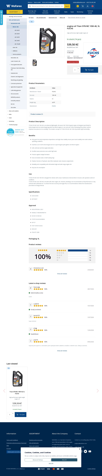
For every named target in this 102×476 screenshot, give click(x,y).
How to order (37, 2)
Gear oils (15, 47)
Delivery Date (70, 51)
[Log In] (88, 6)
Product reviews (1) (37, 114)
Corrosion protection (16, 83)
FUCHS (54, 106)
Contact (57, 2)
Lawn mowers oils (15, 61)
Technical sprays (90, 12)
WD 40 (12, 104)
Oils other (13, 107)
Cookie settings (91, 468)
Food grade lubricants (16, 64)
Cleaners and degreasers (17, 76)
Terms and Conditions (47, 2)
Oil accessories (15, 94)
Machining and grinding (17, 80)
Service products (17, 54)
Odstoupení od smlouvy (15, 452)
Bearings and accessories (32, 12)
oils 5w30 (17, 37)
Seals (72, 12)
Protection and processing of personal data (16, 444)
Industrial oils (14, 73)
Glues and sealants (57, 12)
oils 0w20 (17, 30)
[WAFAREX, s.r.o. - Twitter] (85, 451)
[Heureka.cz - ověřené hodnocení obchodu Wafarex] (17, 132)
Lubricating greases (16, 90)
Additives (15, 51)
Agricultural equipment (16, 87)
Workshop (80, 12)
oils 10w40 (17, 44)
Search (67, 6)
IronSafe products (15, 100)
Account (9, 448)
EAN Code (76, 56)
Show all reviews (62, 274)
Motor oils (16, 27)
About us (30, 2)
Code (68, 56)
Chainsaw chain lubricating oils (17, 68)
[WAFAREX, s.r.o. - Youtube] (90, 451)
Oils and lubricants (45, 12)
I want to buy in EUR (73, 62)
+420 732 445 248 (90, 2)
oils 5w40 (17, 40)
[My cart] (83, 6)
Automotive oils (15, 23)
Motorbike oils (14, 57)
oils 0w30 (17, 33)
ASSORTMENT (13, 12)
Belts (65, 12)
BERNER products (15, 97)
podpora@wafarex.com (79, 2)
